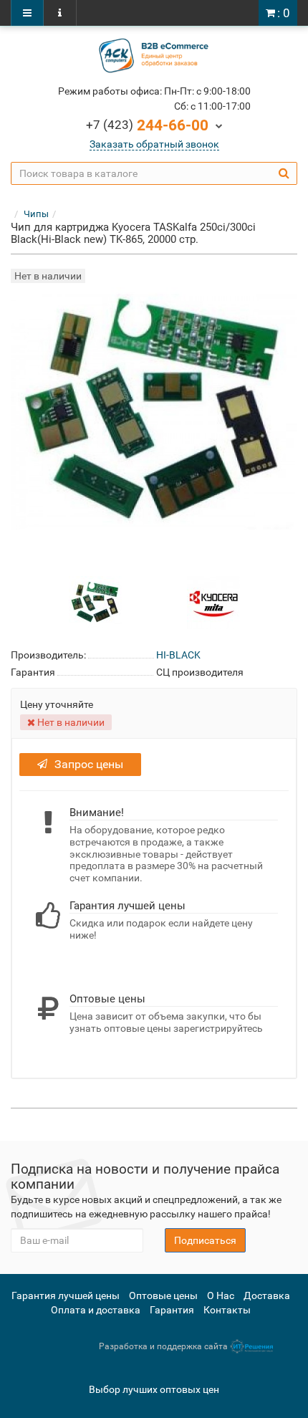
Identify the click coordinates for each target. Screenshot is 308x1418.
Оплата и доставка (95, 1310)
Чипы (36, 214)
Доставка (267, 1295)
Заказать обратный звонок (154, 144)
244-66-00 (147, 125)
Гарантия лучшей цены (65, 1295)
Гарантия (172, 1310)
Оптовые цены (163, 1295)
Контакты (227, 1310)
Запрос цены (88, 764)
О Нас (220, 1295)
